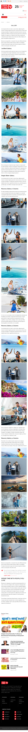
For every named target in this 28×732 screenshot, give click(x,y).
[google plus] (7, 1)
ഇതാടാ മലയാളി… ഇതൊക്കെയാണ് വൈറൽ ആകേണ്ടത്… (16, 684)
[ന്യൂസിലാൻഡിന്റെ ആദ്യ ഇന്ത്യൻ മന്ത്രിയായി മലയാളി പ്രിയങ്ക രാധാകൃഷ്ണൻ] (5, 660)
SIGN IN (21, 1)
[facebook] (3, 1)
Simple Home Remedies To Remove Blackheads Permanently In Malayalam (12, 651)
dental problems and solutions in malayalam (18, 676)
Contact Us (4, 720)
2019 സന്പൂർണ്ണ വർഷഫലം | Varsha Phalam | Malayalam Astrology (17, 668)
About (3, 718)
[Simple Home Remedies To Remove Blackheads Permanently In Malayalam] (14, 641)
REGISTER (25, 1)
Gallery (20, 716)
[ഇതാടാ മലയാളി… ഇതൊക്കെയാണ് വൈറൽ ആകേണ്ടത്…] (5, 684)
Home (2, 22)
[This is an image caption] (14, 195)
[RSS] (10, 1)
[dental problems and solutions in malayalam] (5, 677)
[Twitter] (5, 1)
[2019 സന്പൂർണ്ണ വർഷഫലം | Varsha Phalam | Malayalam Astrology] (5, 668)
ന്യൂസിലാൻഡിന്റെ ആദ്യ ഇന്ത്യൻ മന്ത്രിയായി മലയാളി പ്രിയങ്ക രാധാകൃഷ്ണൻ (17, 660)
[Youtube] (8, 1)
